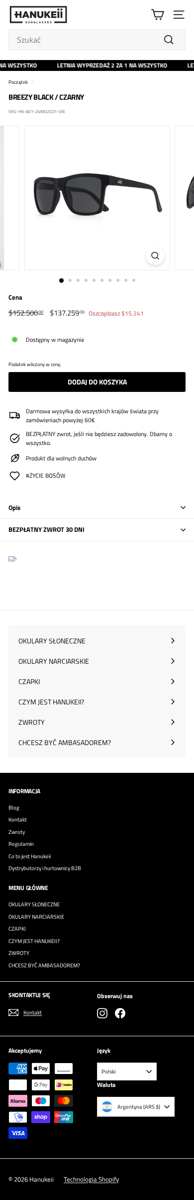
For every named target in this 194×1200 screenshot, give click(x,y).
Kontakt (17, 819)
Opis (14, 507)
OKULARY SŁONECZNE (34, 904)
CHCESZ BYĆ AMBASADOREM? (44, 965)
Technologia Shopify (91, 1179)
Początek (18, 82)
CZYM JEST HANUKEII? (34, 941)
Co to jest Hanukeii (29, 856)
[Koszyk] (157, 14)
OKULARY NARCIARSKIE (36, 917)
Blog (13, 808)
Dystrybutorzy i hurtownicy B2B (44, 868)
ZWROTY (18, 953)
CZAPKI (17, 929)
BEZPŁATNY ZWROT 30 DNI (46, 529)
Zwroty (16, 832)
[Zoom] (155, 256)
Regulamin (21, 844)
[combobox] (97, 39)
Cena (15, 297)
